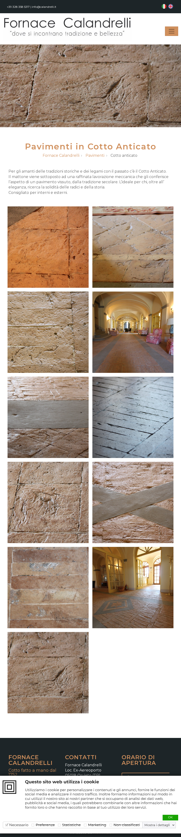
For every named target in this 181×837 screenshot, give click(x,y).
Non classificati (127, 825)
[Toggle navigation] (171, 31)
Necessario (18, 825)
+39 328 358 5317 (18, 7)
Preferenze (45, 825)
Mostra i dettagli (157, 825)
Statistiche (71, 825)
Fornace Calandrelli (61, 155)
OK (170, 817)
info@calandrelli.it (44, 7)
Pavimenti (95, 155)
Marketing (97, 825)
